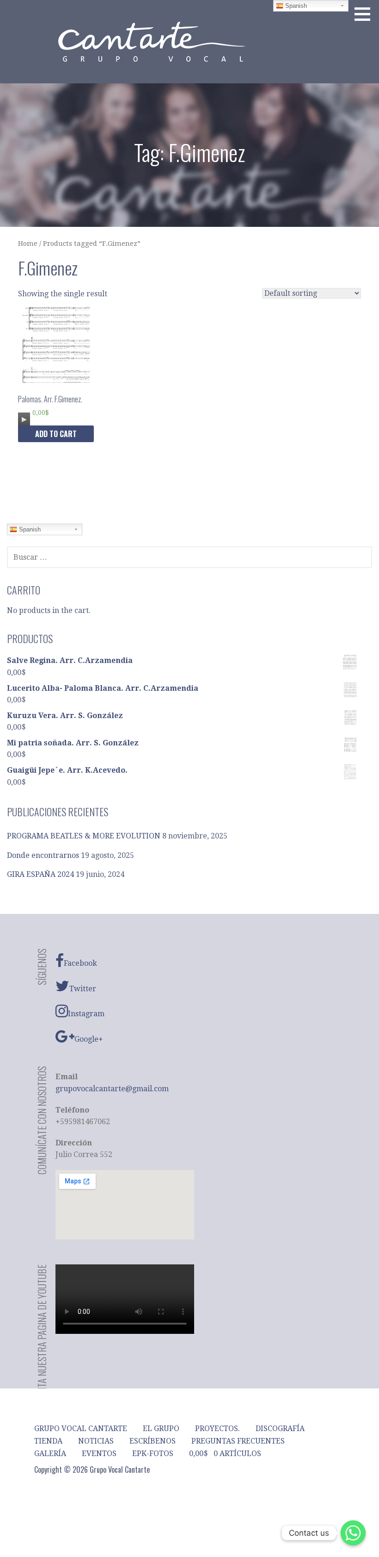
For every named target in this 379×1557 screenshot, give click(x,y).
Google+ (88, 1039)
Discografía (280, 1428)
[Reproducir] (24, 419)
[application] (24, 417)
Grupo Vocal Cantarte (80, 1428)
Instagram (86, 1013)
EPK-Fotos (152, 1453)
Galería (50, 1453)
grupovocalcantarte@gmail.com (112, 1088)
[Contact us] (353, 1532)
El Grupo (161, 1428)
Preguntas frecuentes (238, 1441)
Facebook (80, 963)
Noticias (96, 1441)
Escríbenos (152, 1441)
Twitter (82, 988)
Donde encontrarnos (43, 855)
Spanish (29, 529)
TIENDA (48, 1441)
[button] (365, 14)
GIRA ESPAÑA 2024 (40, 874)
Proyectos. (217, 1428)
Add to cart (56, 433)
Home (27, 243)
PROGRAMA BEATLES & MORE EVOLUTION (83, 836)
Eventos (99, 1453)
